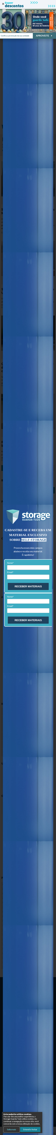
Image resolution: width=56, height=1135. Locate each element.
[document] (28, 567)
